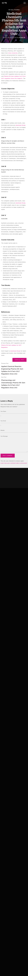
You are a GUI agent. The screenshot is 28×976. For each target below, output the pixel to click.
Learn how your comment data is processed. (14, 463)
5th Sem (10, 10)
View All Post (19, 359)
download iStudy (20, 125)
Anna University (13, 53)
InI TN (4, 3)
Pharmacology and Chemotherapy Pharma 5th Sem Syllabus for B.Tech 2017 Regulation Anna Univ (13, 382)
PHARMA (17, 10)
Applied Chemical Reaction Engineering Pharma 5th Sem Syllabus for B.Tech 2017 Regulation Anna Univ (12, 369)
